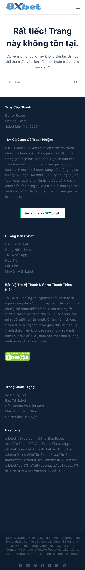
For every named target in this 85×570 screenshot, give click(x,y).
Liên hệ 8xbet (15, 121)
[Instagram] (28, 565)
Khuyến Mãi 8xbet (19, 271)
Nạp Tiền (12, 260)
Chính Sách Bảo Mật (21, 417)
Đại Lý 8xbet (15, 115)
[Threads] (64, 565)
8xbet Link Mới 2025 (21, 126)
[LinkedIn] (56, 565)
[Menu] (78, 7)
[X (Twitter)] (20, 565)
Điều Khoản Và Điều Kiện (24, 406)
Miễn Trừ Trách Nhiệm (22, 411)
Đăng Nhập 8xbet (19, 250)
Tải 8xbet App (16, 255)
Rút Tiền (11, 266)
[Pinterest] (35, 565)
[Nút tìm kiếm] (76, 82)
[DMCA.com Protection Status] (17, 356)
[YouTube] (49, 565)
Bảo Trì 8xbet (15, 400)
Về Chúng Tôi (15, 395)
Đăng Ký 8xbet (16, 244)
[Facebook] (42, 565)
